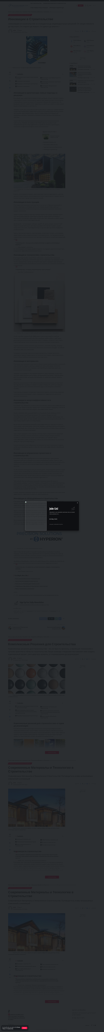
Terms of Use (10, 1028)
